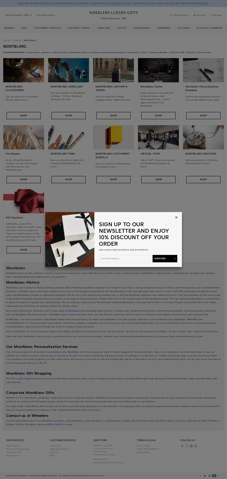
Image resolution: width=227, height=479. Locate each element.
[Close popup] (176, 218)
